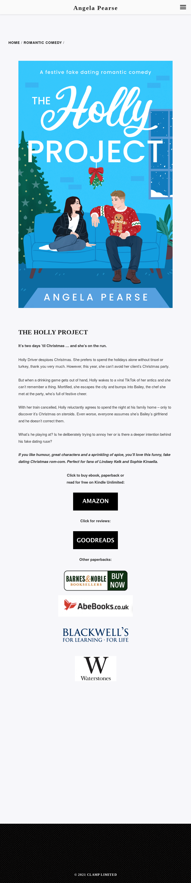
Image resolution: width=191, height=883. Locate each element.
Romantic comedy (43, 42)
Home (14, 42)
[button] (183, 7)
